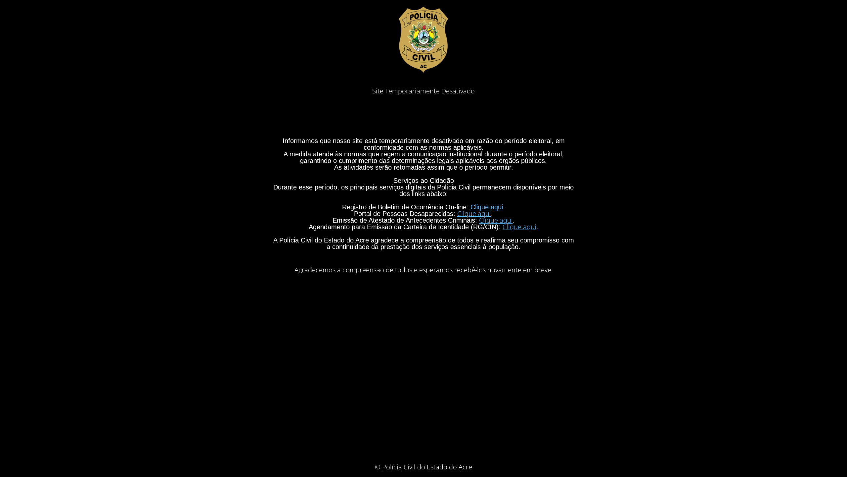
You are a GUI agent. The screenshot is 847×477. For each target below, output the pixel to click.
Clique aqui (486, 207)
